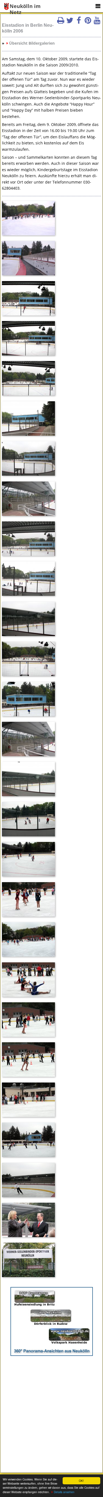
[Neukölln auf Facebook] (79, 22)
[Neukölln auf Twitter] (70, 22)
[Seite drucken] (61, 22)
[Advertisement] (51, 1411)
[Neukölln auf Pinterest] (88, 22)
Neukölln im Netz (25, 6)
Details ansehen (64, 1492)
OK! (81, 1481)
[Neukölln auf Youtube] (97, 22)
